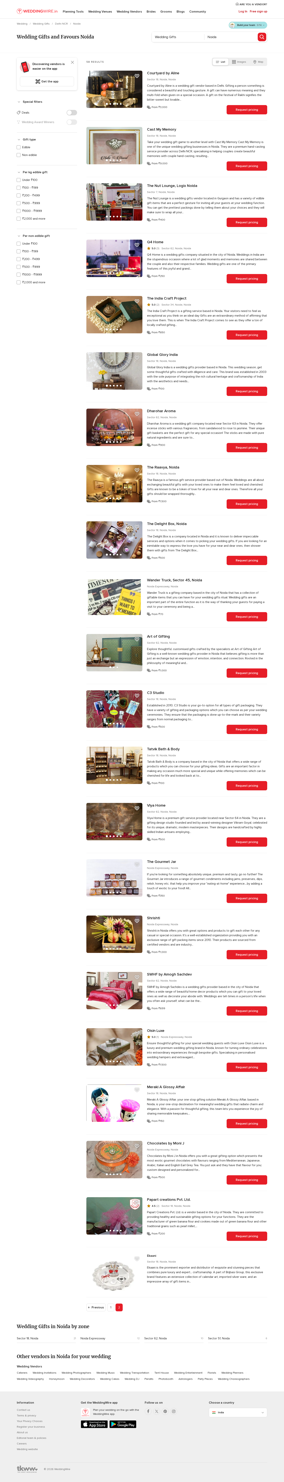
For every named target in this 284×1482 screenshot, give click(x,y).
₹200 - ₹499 (31, 195)
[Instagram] (173, 1411)
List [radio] (223, 61)
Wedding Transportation (134, 1372)
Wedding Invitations (44, 1372)
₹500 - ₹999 (31, 203)
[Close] (72, 62)
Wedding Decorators (82, 1379)
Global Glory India (162, 354)
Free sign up (258, 11)
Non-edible (29, 155)
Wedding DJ (132, 1379)
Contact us (23, 1410)
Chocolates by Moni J (165, 1143)
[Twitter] (156, 1411)
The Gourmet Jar (161, 861)
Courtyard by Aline (163, 73)
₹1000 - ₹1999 (32, 211)
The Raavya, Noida (163, 467)
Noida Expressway (93, 1338)
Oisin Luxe (155, 1030)
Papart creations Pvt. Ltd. (169, 1199)
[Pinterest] (165, 1411)
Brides (151, 12)
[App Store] (94, 1427)
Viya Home (156, 805)
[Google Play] (122, 1427)
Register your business (31, 1426)
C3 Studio (155, 692)
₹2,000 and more (33, 219)
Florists (212, 1372)
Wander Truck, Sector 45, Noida (174, 580)
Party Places (205, 1379)
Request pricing (247, 110)
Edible (26, 147)
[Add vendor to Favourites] (137, 76)
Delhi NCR (62, 23)
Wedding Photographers (76, 1372)
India (221, 1412)
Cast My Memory (161, 129)
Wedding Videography (30, 1379)
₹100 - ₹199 (30, 188)
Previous (98, 1307)
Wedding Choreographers (234, 1379)
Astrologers (186, 1379)
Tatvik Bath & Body (163, 749)
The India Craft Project (166, 298)
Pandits (149, 1379)
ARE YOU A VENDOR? (253, 4)
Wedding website (27, 1449)
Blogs (181, 12)
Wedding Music (105, 1372)
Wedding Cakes (109, 1379)
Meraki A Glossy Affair (166, 1087)
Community (197, 12)
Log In (243, 11)
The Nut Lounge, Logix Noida (172, 185)
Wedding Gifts (41, 23)
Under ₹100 (29, 180)
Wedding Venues (100, 12)
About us (22, 1432)
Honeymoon (57, 1379)
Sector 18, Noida (27, 1338)
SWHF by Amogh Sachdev (169, 974)
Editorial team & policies (31, 1438)
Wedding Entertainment (188, 1372)
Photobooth (166, 1379)
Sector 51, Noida (219, 1338)
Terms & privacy (26, 1415)
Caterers (22, 1372)
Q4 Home (155, 242)
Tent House (161, 1372)
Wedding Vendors (129, 12)
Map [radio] (260, 61)
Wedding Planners (232, 1372)
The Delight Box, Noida (167, 524)
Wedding (22, 23)
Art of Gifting (158, 636)
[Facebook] (148, 1411)
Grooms (166, 12)
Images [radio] (241, 61)
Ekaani (151, 1256)
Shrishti (153, 918)
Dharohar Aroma (161, 411)
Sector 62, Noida (155, 1338)
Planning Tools (73, 12)
